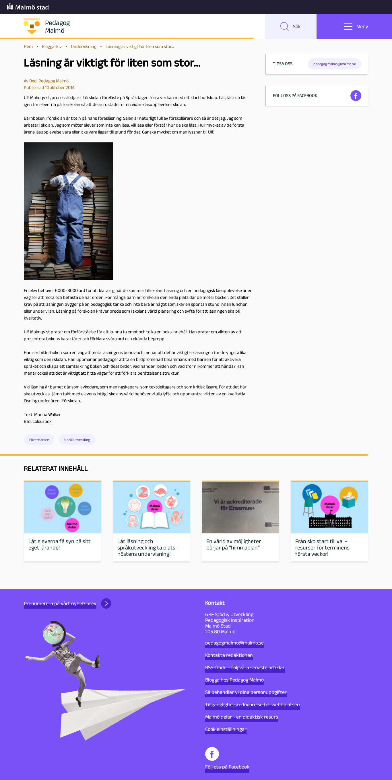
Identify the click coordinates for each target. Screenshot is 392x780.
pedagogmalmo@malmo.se (234, 643)
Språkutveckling (77, 440)
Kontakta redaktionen (229, 655)
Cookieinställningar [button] (226, 729)
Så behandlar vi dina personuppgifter (246, 692)
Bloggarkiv (52, 46)
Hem (28, 46)
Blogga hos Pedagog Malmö (234, 680)
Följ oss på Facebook (227, 767)
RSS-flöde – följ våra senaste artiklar (245, 667)
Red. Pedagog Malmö (49, 80)
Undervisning (83, 46)
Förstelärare (39, 440)
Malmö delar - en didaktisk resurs (241, 717)
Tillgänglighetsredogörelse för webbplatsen (252, 704)
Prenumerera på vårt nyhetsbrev (60, 603)
